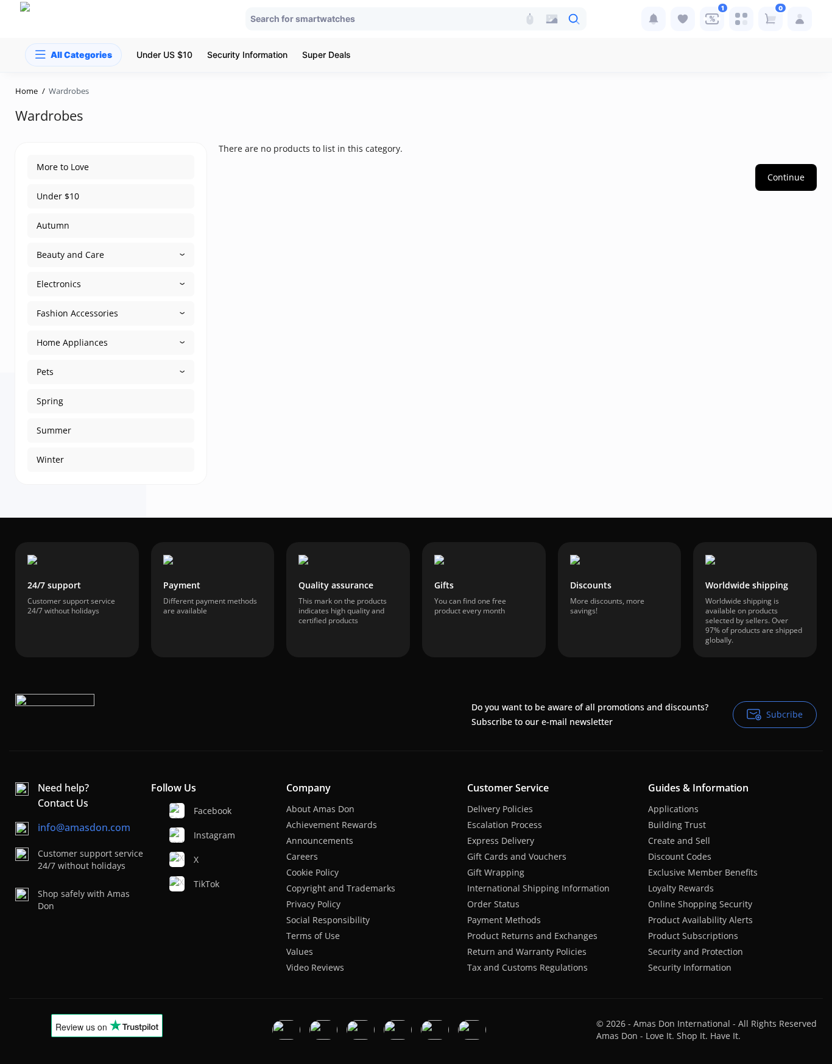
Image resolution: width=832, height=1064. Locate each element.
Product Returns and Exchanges (532, 935)
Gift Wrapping (495, 872)
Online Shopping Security (700, 904)
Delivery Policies (500, 809)
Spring (50, 401)
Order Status (493, 904)
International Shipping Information (538, 888)
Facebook (200, 810)
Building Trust (677, 824)
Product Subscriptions (693, 935)
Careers (302, 856)
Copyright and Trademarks (340, 888)
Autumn (53, 225)
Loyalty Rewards (681, 888)
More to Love (63, 167)
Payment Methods (504, 920)
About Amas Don (320, 809)
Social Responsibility (328, 920)
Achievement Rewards (331, 824)
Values (299, 951)
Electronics (59, 284)
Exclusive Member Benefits (703, 872)
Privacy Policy (313, 904)
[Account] (800, 19)
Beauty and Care (70, 254)
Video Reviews (315, 967)
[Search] (530, 19)
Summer (54, 430)
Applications (673, 809)
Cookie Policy (312, 872)
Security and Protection (695, 951)
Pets (45, 371)
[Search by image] (551, 19)
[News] (653, 19)
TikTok (200, 884)
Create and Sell (679, 840)
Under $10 (58, 196)
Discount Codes (679, 856)
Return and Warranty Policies (527, 951)
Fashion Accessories (77, 313)
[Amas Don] (45, 19)
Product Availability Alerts (700, 920)
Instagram (200, 835)
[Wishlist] (683, 19)
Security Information (690, 967)
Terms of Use (313, 935)
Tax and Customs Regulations (527, 967)
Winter (50, 459)
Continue (786, 177)
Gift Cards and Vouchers (516, 856)
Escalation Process (504, 824)
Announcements (319, 840)
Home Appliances (72, 342)
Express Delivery (500, 840)
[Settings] (741, 19)
